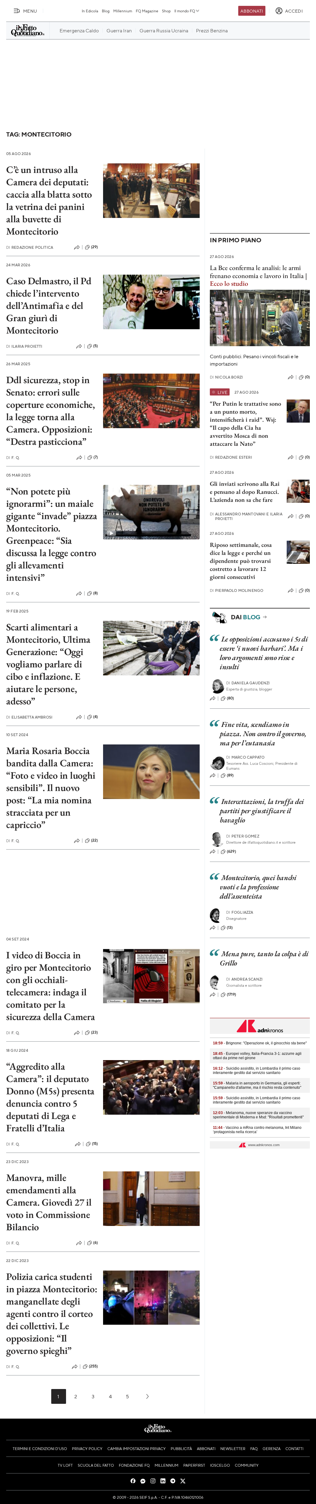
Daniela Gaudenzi (248, 683)
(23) (94, 1032)
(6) (95, 1242)
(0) (307, 377)
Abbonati (251, 11)
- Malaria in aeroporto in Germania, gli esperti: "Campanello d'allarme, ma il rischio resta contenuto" (257, 1085)
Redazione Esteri (231, 457)
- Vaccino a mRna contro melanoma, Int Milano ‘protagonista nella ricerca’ (257, 1129)
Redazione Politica (29, 247)
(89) (230, 775)
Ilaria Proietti (24, 346)
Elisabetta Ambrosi (29, 717)
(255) (93, 1366)
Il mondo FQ (184, 10)
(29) (94, 247)
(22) (94, 840)
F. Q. (13, 457)
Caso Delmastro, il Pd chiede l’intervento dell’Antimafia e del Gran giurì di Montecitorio (48, 305)
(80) (230, 698)
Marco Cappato (245, 757)
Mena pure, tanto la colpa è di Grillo (264, 958)
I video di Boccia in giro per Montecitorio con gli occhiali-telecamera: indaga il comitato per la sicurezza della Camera (50, 986)
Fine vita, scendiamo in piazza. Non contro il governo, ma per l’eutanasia (263, 733)
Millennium (122, 11)
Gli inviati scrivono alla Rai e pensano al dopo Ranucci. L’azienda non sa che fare (245, 492)
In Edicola (90, 11)
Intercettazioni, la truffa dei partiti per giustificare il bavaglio (262, 811)
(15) (95, 1143)
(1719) (231, 994)
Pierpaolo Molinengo (236, 590)
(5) (95, 346)
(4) (95, 717)
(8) (95, 593)
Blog (106, 11)
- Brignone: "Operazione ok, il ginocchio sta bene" (260, 1043)
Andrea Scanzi (244, 979)
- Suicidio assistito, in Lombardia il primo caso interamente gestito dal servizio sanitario (256, 1070)
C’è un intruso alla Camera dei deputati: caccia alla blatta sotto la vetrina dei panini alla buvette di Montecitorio (49, 200)
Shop (166, 11)
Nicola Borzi (226, 377)
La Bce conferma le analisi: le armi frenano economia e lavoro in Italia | (258, 275)
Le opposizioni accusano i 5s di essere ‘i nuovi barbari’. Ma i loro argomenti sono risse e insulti (264, 652)
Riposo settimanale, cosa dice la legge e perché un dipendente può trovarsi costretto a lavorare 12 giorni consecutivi (241, 561)
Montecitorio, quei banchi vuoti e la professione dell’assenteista (258, 887)
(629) (231, 851)
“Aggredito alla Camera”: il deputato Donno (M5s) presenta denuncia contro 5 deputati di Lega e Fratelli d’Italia (50, 1097)
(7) (96, 457)
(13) (230, 927)
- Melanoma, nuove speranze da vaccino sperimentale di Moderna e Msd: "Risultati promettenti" (258, 1115)
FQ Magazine (147, 11)
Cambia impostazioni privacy (136, 1448)
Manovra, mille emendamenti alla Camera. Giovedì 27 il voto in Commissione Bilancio (49, 1202)
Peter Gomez (242, 836)
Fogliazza (239, 912)
